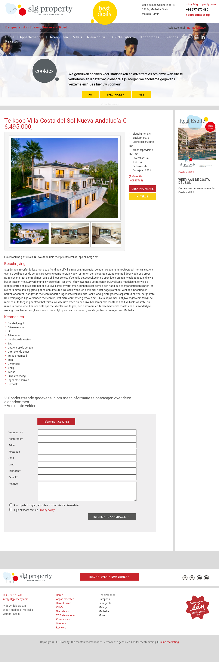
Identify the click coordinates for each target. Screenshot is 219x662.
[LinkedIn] (202, 36)
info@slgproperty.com (201, 4)
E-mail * (13, 477)
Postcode (14, 451)
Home (10, 36)
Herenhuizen (58, 36)
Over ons (171, 36)
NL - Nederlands (196, 27)
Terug (144, 196)
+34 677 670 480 (197, 9)
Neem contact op (198, 14)
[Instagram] (190, 36)
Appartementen (32, 36)
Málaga (103, 607)
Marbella (104, 611)
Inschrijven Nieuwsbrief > (109, 576)
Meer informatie (143, 188)
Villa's (77, 36)
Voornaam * (16, 432)
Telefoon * (15, 470)
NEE (141, 94)
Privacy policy (47, 510)
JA (90, 94)
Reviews (11, 41)
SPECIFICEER (115, 94)
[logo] (39, 10)
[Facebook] (183, 36)
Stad (11, 458)
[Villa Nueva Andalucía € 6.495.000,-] (29, 234)
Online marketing (168, 642)
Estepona (104, 599)
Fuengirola (105, 603)
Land (11, 464)
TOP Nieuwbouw (122, 36)
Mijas (102, 615)
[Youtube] (196, 36)
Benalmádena (107, 595)
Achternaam (16, 438)
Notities (13, 483)
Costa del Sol (186, 172)
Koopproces (150, 36)
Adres (12, 445)
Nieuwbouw (96, 36)
